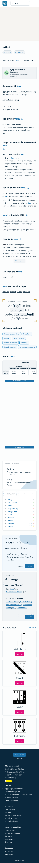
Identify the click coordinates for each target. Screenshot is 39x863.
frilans (19, 292)
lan (31, 60)
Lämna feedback (11, 821)
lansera (6, 338)
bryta (26, 127)
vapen (18, 124)
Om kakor (8, 836)
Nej (17, 318)
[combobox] (21, 3)
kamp (12, 130)
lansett (5, 277)
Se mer (31, 627)
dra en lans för (8, 94)
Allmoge (12, 579)
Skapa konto (19, 755)
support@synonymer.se (14, 789)
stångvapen (30, 92)
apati (10, 505)
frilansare (26, 292)
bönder (8, 608)
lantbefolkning (26, 602)
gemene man (21, 608)
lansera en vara (19, 338)
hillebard (14, 92)
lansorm (5, 292)
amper (10, 527)
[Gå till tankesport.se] (19, 781)
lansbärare (26, 334)
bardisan (22, 92)
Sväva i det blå (16, 542)
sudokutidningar (11, 778)
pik (8, 92)
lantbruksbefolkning (14, 592)
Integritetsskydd (11, 830)
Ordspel (8, 812)
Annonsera (9, 854)
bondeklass (27, 605)
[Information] (22, 118)
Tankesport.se (10, 772)
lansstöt (13, 292)
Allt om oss (9, 851)
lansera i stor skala (10, 343)
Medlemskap (10, 839)
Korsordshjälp (10, 809)
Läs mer (29, 566)
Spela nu (19, 654)
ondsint (11, 518)
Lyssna (8, 52)
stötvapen (6, 109)
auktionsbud (23, 314)
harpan (32, 230)
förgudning (13, 508)
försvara (17, 94)
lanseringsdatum (9, 347)
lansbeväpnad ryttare (11, 334)
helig (10, 499)
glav (27, 230)
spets (23, 230)
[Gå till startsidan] (4, 3)
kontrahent (12, 502)
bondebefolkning (12, 602)
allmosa (11, 524)
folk (13, 608)
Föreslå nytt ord (11, 818)
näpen (10, 521)
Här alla (20, 566)
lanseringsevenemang (27, 347)
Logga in (19, 758)
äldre (12, 589)
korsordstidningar (11, 775)
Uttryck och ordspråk (13, 815)
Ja (12, 318)
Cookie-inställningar (12, 833)
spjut (4, 92)
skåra (10, 515)
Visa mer (18, 261)
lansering (24, 343)
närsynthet (12, 512)
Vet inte (24, 318)
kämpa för (26, 94)
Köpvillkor (8, 842)
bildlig (5, 127)
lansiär (11, 277)
